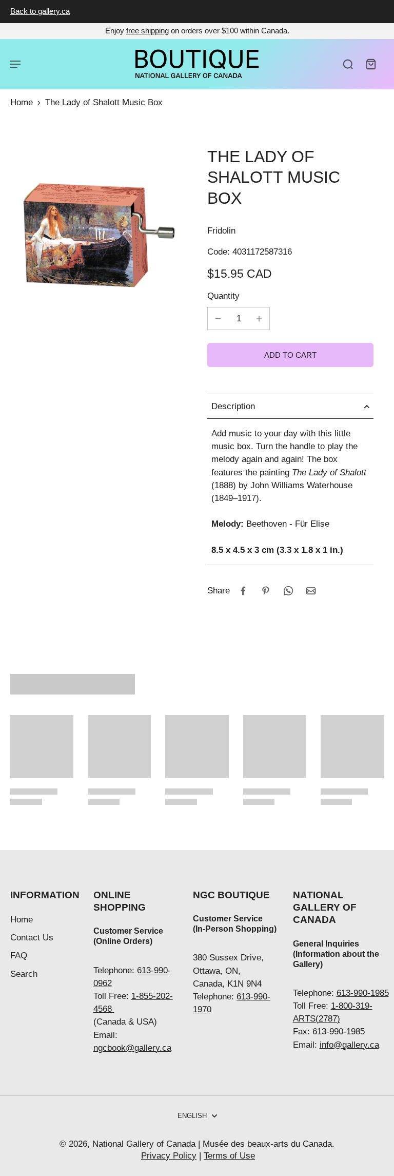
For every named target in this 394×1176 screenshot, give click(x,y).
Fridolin (221, 231)
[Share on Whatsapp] (288, 591)
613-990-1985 (363, 993)
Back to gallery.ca (40, 11)
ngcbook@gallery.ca (132, 1048)
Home (21, 102)
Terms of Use (229, 1156)
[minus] (218, 318)
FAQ (18, 955)
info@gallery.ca (349, 1045)
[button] (290, 355)
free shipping (147, 30)
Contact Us (31, 937)
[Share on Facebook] (243, 591)
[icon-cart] (370, 63)
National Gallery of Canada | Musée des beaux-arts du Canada (212, 1144)
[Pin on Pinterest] (265, 591)
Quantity (223, 296)
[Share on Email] (311, 591)
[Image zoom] (98, 234)
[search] (348, 63)
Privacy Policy (168, 1156)
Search (23, 974)
